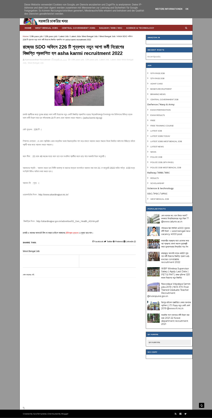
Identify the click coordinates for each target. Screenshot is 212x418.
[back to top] (201, 405)
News (153, 152)
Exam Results (157, 115)
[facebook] (180, 414)
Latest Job (64, 36)
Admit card (156, 83)
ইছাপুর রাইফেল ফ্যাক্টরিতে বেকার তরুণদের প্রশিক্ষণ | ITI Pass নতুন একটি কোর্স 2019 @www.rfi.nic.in (176, 305)
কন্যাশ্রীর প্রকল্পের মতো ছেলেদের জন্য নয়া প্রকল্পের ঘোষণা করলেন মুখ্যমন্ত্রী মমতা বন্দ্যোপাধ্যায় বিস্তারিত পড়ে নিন (175, 243)
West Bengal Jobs (46, 28)
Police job (156, 157)
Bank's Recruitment (161, 89)
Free (152, 120)
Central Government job (164, 99)
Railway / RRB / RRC (110, 28)
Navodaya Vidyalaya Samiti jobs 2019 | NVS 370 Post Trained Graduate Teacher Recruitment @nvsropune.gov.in (168, 289)
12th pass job (51, 36)
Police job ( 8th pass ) (162, 162)
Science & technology (140, 28)
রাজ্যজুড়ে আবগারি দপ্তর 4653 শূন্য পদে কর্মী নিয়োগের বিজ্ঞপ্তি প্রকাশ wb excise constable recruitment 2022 (175, 258)
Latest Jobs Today (160, 136)
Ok (186, 9)
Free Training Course (162, 126)
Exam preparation (160, 110)
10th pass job (36, 36)
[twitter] (186, 414)
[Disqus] (79, 363)
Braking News (157, 94)
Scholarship (157, 183)
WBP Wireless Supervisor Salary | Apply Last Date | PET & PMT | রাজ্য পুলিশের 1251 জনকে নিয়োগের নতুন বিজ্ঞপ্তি (175, 273)
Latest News (157, 146)
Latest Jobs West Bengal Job (84, 36)
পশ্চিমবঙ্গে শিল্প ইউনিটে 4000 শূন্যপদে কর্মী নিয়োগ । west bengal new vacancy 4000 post (175, 231)
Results (154, 178)
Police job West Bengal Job (165, 167)
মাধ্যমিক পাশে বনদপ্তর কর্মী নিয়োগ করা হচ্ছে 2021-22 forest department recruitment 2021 (175, 319)
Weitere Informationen (168, 9)
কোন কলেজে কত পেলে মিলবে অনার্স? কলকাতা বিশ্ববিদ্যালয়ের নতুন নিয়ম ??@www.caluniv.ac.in (175, 218)
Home (28, 28)
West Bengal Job (107, 36)
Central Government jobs (78, 28)
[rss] (175, 414)
